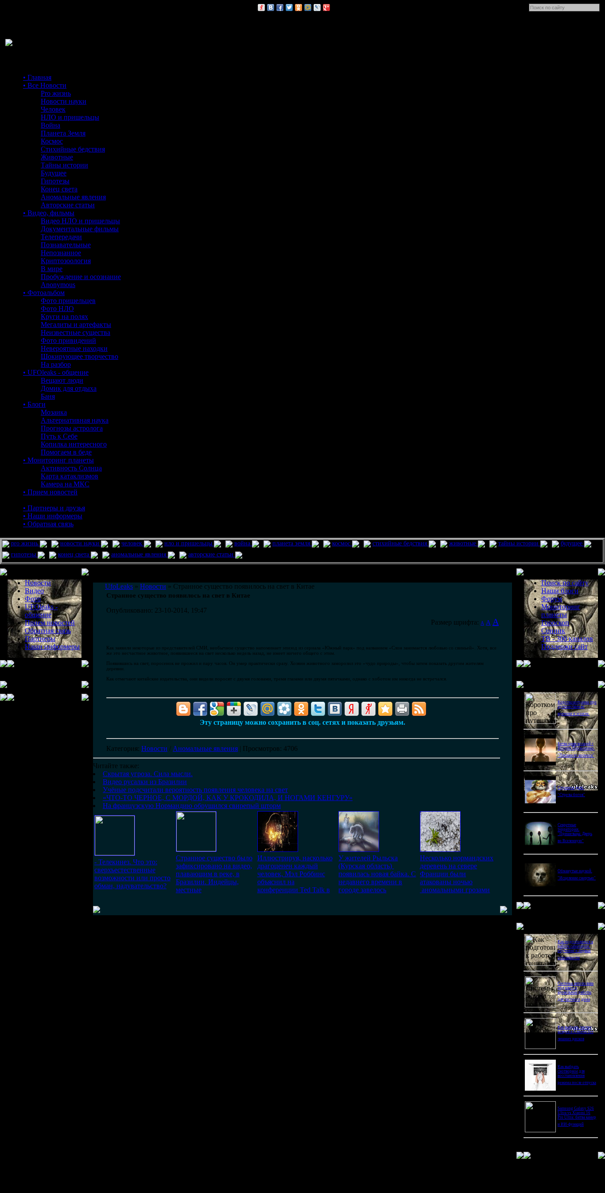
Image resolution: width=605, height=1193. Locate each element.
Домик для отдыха (69, 388)
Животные (57, 157)
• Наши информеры (52, 516)
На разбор (56, 364)
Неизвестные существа (75, 332)
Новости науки (63, 101)
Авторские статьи (68, 205)
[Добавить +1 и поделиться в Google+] (234, 709)
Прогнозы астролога (72, 428)
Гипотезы (55, 181)
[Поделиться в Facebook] (279, 7)
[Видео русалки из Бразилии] (196, 849)
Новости (154, 748)
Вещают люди (62, 380)
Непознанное (61, 252)
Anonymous (58, 284)
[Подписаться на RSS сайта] (419, 709)
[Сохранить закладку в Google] (217, 709)
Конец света (59, 189)
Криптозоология (66, 260)
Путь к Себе (59, 436)
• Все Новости (44, 85)
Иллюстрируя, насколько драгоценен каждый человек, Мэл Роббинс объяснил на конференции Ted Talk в (295, 874)
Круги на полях (64, 316)
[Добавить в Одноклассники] (298, 7)
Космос (52, 141)
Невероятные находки (74, 348)
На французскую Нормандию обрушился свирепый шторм (192, 805)
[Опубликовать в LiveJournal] (317, 7)
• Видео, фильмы (48, 213)
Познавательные (66, 245)
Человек (53, 109)
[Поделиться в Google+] (326, 7)
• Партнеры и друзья (54, 508)
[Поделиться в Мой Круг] (284, 709)
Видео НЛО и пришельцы (80, 221)
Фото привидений (68, 340)
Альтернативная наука (75, 420)
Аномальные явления (73, 197)
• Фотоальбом (44, 292)
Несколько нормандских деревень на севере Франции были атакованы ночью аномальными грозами (456, 874)
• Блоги (34, 404)
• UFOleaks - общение (56, 372)
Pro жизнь (56, 93)
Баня (48, 396)
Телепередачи (61, 237)
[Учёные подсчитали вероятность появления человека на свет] (277, 849)
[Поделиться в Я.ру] (261, 7)
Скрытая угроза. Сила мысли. (148, 773)
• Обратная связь (48, 524)
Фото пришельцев (68, 300)
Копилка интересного (74, 444)
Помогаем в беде (66, 452)
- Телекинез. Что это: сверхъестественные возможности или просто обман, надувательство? (132, 874)
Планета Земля (63, 133)
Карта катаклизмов (69, 476)
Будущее (53, 173)
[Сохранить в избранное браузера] (385, 709)
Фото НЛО (57, 308)
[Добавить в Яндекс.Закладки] (352, 709)
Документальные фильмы (80, 229)
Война (50, 125)
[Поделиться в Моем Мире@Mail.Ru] (307, 7)
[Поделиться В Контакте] (270, 7)
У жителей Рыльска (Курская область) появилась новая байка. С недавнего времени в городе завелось (377, 874)
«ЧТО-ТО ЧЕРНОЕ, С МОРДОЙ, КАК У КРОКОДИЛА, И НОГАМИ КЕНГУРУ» (228, 797)
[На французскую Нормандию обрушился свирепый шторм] (440, 849)
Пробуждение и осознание (81, 276)
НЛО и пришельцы (70, 117)
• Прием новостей (50, 492)
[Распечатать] (402, 709)
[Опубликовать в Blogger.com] (183, 709)
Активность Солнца (71, 468)
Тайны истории (64, 165)
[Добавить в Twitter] (289, 7)
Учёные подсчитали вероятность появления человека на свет (195, 789)
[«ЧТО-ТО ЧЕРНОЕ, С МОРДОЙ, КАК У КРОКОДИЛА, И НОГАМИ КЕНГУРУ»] (358, 849)
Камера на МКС (65, 484)
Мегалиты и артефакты (76, 324)
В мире (51, 268)
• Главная (37, 77)
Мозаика (54, 412)
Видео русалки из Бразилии (145, 781)
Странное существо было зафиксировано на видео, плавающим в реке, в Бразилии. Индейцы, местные (214, 874)
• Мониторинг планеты (58, 460)
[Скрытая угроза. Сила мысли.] (114, 853)
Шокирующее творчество (79, 356)
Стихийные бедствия (73, 149)
